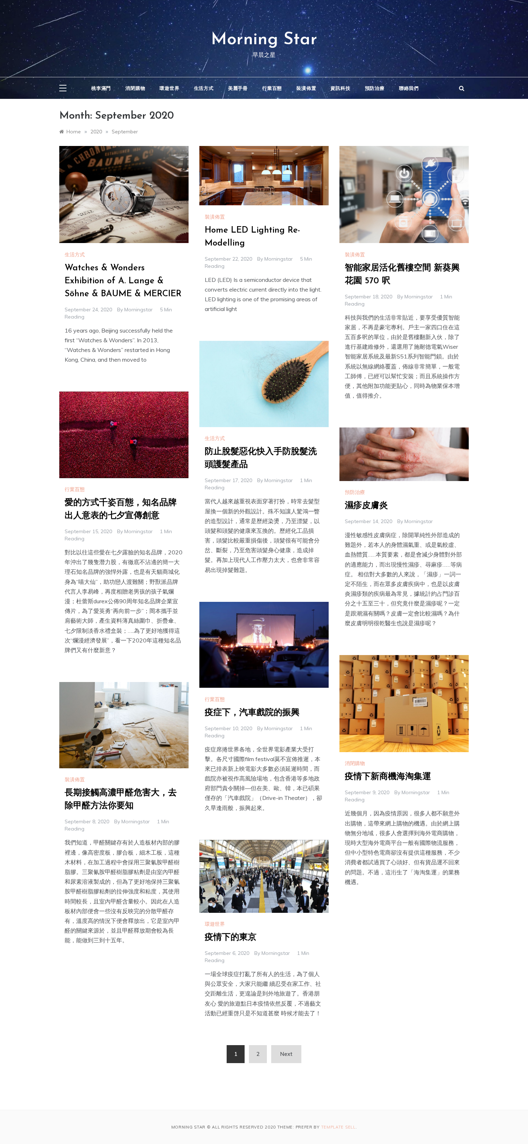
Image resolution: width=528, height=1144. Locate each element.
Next (286, 1054)
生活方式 (204, 88)
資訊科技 (340, 88)
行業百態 (272, 88)
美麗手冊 (238, 88)
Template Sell (338, 1127)
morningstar (138, 309)
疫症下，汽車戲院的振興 (252, 713)
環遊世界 (169, 88)
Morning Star (264, 40)
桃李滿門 (101, 88)
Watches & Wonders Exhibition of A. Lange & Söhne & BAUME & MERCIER (123, 281)
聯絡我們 (409, 88)
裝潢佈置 (306, 88)
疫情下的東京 (230, 937)
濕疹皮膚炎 (366, 506)
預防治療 (375, 88)
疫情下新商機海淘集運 (388, 777)
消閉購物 (135, 88)
